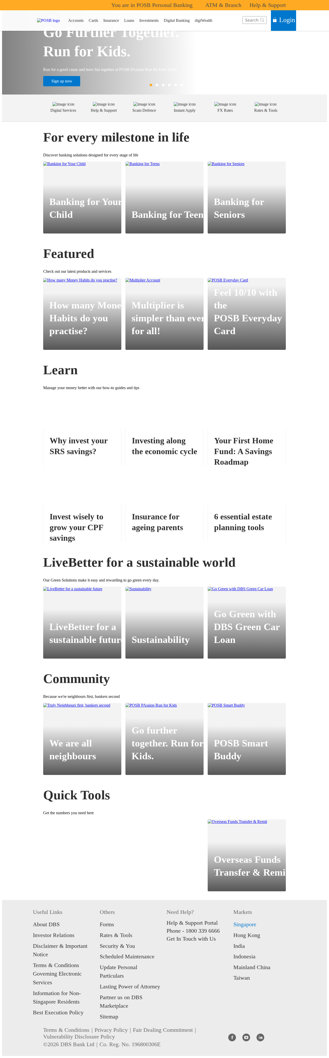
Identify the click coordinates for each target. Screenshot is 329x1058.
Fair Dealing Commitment (163, 1030)
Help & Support (268, 5)
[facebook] (232, 1037)
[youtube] (246, 1037)
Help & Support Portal (192, 923)
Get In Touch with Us (191, 938)
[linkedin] (260, 1037)
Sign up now (61, 81)
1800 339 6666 (203, 931)
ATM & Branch (223, 5)
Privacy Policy (111, 1030)
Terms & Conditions (66, 1030)
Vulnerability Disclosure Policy (79, 1036)
